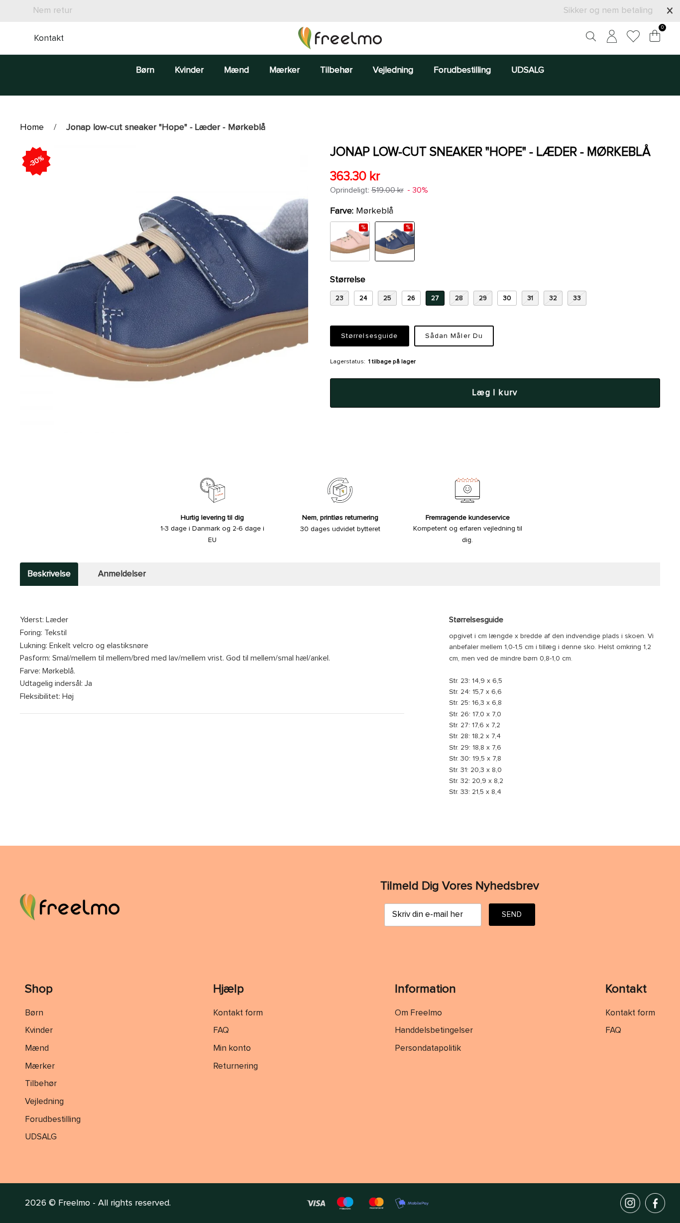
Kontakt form (238, 1013)
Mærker (284, 70)
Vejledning (393, 70)
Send (512, 914)
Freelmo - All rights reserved (113, 1203)
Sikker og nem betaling (608, 10)
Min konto (232, 1048)
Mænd (236, 70)
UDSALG (527, 70)
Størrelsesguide (369, 336)
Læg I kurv (495, 393)
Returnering (235, 1066)
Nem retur (52, 10)
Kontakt (49, 38)
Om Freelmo (418, 1013)
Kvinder (189, 70)
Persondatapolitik (428, 1048)
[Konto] (610, 38)
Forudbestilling (462, 70)
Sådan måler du (454, 336)
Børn (145, 70)
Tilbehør (336, 70)
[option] (164, 289)
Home (32, 127)
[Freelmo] (340, 38)
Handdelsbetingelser (434, 1030)
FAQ (221, 1030)
